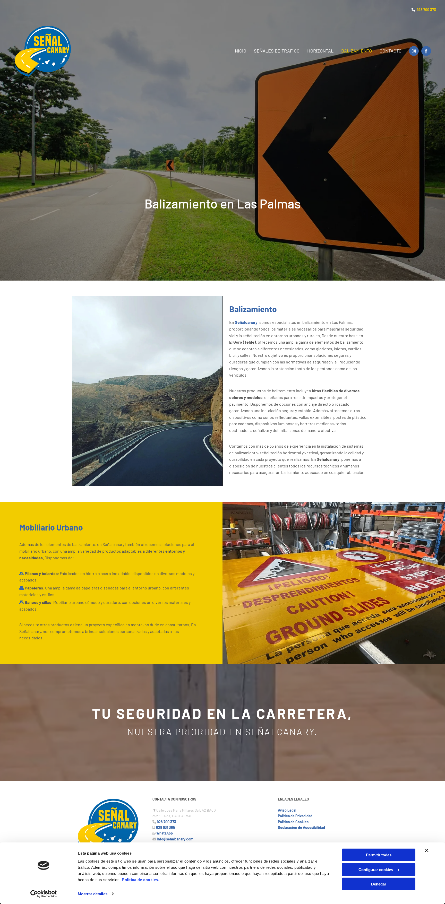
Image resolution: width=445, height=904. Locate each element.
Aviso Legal (287, 810)
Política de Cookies (293, 822)
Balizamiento (356, 51)
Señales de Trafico (276, 51)
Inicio (240, 51)
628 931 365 (165, 827)
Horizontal (320, 51)
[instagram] (414, 51)
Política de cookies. (140, 879)
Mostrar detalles (92, 894)
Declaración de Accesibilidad (301, 827)
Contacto (390, 51)
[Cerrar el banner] (427, 850)
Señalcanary (246, 322)
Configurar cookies (375, 869)
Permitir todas (378, 855)
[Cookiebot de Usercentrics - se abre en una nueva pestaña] (43, 894)
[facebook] (426, 51)
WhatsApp (164, 833)
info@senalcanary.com (175, 839)
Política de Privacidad (295, 816)
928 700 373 (426, 9)
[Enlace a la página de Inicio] (43, 51)
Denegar (378, 884)
